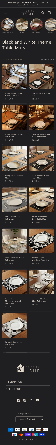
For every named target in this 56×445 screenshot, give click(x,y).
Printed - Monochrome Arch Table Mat (13, 301)
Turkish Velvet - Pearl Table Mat (14, 259)
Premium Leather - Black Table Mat (40, 218)
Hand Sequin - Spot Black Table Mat (13, 94)
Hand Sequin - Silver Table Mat (14, 135)
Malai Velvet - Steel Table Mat (13, 218)
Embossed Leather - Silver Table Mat (40, 300)
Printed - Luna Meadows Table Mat (40, 259)
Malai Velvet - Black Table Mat (40, 176)
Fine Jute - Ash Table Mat (14, 176)
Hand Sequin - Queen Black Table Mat (41, 135)
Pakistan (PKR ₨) (27, 419)
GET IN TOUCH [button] (14, 389)
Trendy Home (31, 440)
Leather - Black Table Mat (41, 94)
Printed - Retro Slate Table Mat (14, 343)
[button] (6, 12)
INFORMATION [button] (14, 381)
